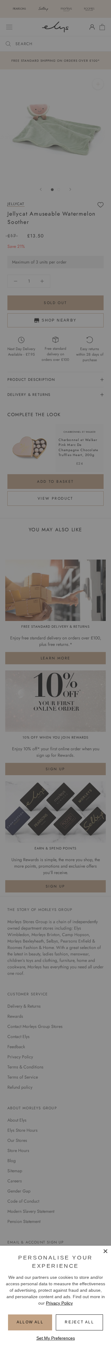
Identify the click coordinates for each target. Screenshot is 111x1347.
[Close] (105, 1251)
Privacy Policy (59, 1303)
